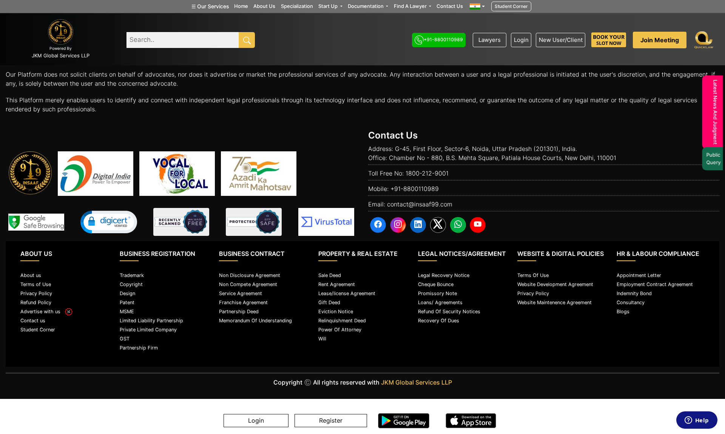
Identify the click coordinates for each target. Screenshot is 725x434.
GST (125, 339)
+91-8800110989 (443, 39)
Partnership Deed (239, 311)
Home (241, 6)
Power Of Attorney (339, 329)
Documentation (366, 6)
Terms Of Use (533, 275)
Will (322, 339)
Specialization (297, 6)
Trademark (132, 275)
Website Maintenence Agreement (554, 302)
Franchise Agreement (243, 302)
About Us (264, 6)
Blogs (623, 311)
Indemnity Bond (634, 293)
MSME (127, 311)
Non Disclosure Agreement (249, 275)
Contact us (32, 320)
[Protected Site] (254, 222)
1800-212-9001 (427, 173)
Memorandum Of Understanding (255, 320)
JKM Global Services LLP (416, 382)
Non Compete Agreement (248, 284)
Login (521, 39)
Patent (127, 302)
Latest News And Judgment (714, 112)
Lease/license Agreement (346, 293)
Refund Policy (35, 302)
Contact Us (450, 6)
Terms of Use (35, 284)
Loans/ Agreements (440, 302)
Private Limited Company (148, 329)
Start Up (328, 6)
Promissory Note (437, 293)
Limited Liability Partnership (151, 320)
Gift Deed (329, 302)
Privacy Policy (36, 293)
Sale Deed (329, 275)
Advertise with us (42, 311)
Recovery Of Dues (438, 320)
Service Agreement (240, 293)
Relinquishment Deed (342, 320)
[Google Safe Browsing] (36, 222)
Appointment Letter (639, 275)
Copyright (131, 284)
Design (127, 293)
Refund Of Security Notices (449, 311)
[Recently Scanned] (181, 222)
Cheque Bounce (436, 284)
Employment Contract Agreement (655, 284)
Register (330, 421)
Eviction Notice (335, 311)
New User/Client (561, 39)
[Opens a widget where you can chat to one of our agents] (696, 420)
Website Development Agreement (555, 284)
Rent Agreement (336, 284)
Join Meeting (659, 40)
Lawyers (489, 39)
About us (30, 275)
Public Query (712, 158)
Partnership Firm (139, 348)
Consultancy (631, 302)
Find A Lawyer (411, 6)
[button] (108, 222)
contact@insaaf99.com (419, 204)
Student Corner (511, 6)
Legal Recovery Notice (443, 275)
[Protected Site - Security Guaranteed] (326, 222)
